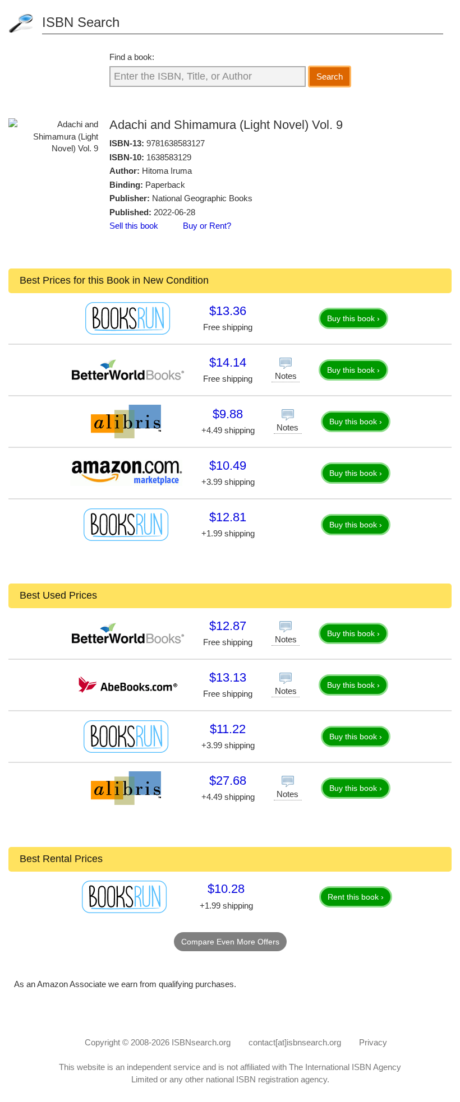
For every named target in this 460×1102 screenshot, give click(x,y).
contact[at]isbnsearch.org (295, 1042)
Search (329, 76)
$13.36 (227, 311)
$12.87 (227, 626)
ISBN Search (80, 22)
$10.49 (227, 466)
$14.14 (227, 362)
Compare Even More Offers (230, 941)
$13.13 (227, 677)
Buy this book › (353, 318)
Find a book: (131, 57)
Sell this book (133, 225)
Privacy (373, 1042)
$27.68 (227, 781)
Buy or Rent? (207, 225)
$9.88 (228, 414)
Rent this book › (356, 896)
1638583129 (168, 157)
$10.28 (226, 889)
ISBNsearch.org (201, 1042)
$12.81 (227, 517)
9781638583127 (175, 143)
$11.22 (228, 729)
